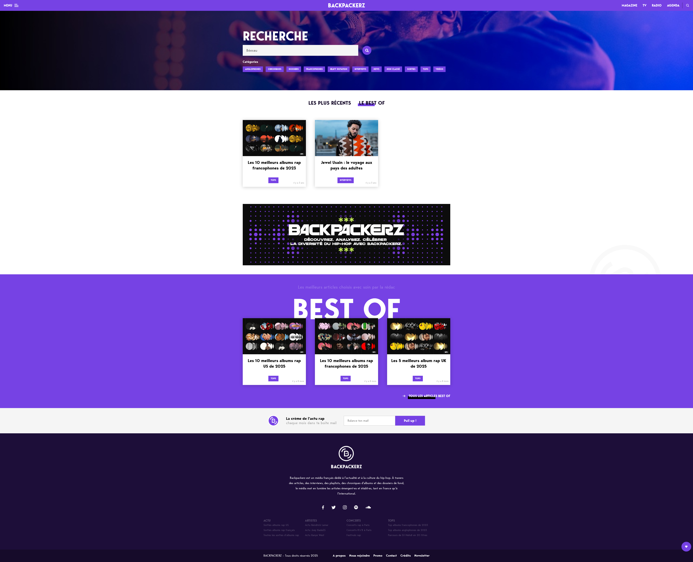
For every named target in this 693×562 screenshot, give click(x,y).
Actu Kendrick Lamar (316, 525)
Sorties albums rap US (276, 525)
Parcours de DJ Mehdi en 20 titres (407, 535)
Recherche (687, 5)
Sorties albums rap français (279, 530)
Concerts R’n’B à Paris (358, 530)
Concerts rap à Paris (357, 525)
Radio (657, 5)
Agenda (673, 5)
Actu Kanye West (314, 535)
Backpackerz (346, 5)
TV (644, 5)
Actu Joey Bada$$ (315, 530)
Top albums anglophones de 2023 (407, 530)
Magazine (629, 5)
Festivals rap (353, 535)
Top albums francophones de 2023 (408, 525)
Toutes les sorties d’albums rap (281, 535)
